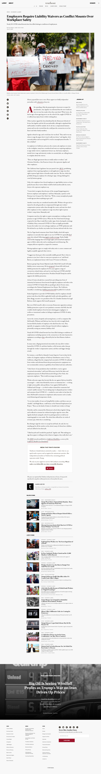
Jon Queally (44, 581)
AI (36, 6)
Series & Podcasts (10, 760)
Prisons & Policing (10, 749)
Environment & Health (50, 500)
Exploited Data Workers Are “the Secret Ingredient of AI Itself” (57, 542)
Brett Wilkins (44, 652)
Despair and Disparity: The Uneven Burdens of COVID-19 (30, 734)
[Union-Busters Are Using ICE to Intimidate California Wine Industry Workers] (33, 602)
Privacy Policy (44, 747)
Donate (92, 3)
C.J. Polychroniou (45, 629)
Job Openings (45, 756)
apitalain (51, 641)
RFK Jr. (46, 6)
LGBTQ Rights (9, 744)
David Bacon (44, 606)
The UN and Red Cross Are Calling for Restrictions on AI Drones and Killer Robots (82, 106)
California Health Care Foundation (37, 441)
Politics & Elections (49, 574)
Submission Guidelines (46, 741)
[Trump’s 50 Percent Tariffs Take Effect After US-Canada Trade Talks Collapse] (33, 578)
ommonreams (50, 581)
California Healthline (53, 439)
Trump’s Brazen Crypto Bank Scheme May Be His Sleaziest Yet (56, 624)
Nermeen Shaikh (45, 548)
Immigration (9, 741)
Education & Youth (49, 511)
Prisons (41, 6)
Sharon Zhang (45, 559)
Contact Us (44, 759)
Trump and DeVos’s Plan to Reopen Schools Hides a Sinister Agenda (56, 514)
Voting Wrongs (28, 749)
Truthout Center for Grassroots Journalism (46, 753)
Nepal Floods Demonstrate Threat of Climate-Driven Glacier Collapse (83, 146)
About (11, 3)
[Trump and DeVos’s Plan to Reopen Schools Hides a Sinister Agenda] (33, 515)
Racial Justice (9, 752)
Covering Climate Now (29, 756)
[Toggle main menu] (98, 3)
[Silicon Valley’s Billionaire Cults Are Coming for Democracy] (33, 613)
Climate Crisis (53, 6)
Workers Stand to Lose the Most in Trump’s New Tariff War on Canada (55, 566)
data (43, 337)
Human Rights (9, 739)
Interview (43, 539)
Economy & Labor (16, 12)
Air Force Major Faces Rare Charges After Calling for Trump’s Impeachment (83, 130)
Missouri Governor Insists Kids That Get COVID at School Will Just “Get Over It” (56, 526)
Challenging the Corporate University (29, 753)
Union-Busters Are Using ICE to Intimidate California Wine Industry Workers (54, 600)
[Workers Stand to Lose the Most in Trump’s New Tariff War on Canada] (33, 567)
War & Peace (9, 757)
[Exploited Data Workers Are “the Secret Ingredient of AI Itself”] (33, 543)
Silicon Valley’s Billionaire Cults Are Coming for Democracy (55, 612)
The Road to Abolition (29, 741)
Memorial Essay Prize (46, 749)
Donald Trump (62, 6)
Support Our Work (45, 736)
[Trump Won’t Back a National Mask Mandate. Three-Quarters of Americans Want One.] (33, 504)
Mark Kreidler (44, 641)
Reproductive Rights (10, 755)
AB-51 (61, 168)
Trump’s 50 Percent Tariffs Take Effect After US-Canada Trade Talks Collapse (55, 577)
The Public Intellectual (29, 744)
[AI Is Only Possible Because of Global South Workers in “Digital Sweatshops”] (33, 590)
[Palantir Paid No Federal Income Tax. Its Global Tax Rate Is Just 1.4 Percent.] (33, 648)
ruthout (49, 508)
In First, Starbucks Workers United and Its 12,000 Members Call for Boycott (56, 554)
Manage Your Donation (46, 733)
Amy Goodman (45, 594)
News (8, 12)
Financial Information (46, 744)
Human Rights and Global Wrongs (30, 738)
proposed (51, 266)
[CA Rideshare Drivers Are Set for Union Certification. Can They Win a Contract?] (33, 636)
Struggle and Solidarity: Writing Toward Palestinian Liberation (29, 729)
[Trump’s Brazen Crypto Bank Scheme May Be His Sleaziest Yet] (33, 625)
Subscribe (44, 739)
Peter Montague (45, 520)
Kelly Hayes (44, 618)
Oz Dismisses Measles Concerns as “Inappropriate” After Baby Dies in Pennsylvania (83, 122)
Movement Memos (28, 747)
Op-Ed (42, 511)
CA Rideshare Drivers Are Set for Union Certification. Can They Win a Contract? (53, 635)
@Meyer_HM (48, 489)
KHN (31, 439)
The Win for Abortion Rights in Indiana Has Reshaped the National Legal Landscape (83, 138)
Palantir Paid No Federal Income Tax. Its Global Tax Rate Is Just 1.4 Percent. (56, 647)
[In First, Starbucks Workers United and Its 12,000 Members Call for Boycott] (33, 555)
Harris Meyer (11, 27)
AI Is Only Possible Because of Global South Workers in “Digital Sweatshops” (57, 589)
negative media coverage (52, 237)
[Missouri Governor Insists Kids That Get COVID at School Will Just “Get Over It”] (33, 527)
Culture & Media (10, 728)
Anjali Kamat (44, 571)
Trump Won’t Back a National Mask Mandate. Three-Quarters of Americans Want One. (57, 503)
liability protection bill (49, 290)
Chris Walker (44, 508)
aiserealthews (18, 27)
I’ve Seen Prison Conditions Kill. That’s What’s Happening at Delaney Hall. (83, 114)
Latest (4, 3)
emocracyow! (52, 548)
